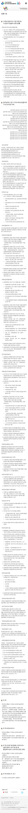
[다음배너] (22, 789)
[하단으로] (25, 810)
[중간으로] (25, 808)
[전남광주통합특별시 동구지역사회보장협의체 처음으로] (10, 2)
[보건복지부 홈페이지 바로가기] (22, 792)
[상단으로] (25, 805)
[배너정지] (23, 789)
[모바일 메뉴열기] (26, 3)
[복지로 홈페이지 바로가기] (14, 792)
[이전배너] (21, 789)
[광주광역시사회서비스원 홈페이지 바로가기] (5, 792)
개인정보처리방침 (4, 798)
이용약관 (11, 798)
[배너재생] (25, 789)
